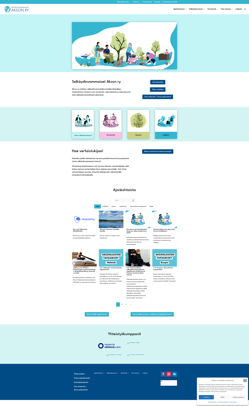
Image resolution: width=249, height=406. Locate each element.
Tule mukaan (226, 9)
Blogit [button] (151, 206)
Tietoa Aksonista (123, 2)
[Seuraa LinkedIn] (174, 374)
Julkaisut (136, 2)
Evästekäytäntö (212, 402)
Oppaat (138, 135)
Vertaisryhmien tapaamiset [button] (138, 206)
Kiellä (222, 397)
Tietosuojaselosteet (223, 402)
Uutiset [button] (114, 206)
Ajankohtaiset (179, 9)
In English (157, 2)
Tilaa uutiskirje (158, 89)
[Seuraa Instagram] (168, 374)
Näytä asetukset (238, 397)
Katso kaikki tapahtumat (97, 314)
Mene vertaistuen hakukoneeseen (157, 151)
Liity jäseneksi (157, 82)
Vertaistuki (211, 9)
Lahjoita (238, 9)
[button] (245, 380)
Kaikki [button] (97, 206)
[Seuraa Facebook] (163, 374)
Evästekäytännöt (81, 382)
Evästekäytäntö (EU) (169, 2)
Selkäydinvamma (196, 9)
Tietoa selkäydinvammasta (83, 135)
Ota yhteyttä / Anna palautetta (157, 97)
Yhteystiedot (233, 402)
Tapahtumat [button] (123, 206)
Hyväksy (206, 397)
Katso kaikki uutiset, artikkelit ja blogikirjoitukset (152, 314)
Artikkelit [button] (105, 206)
